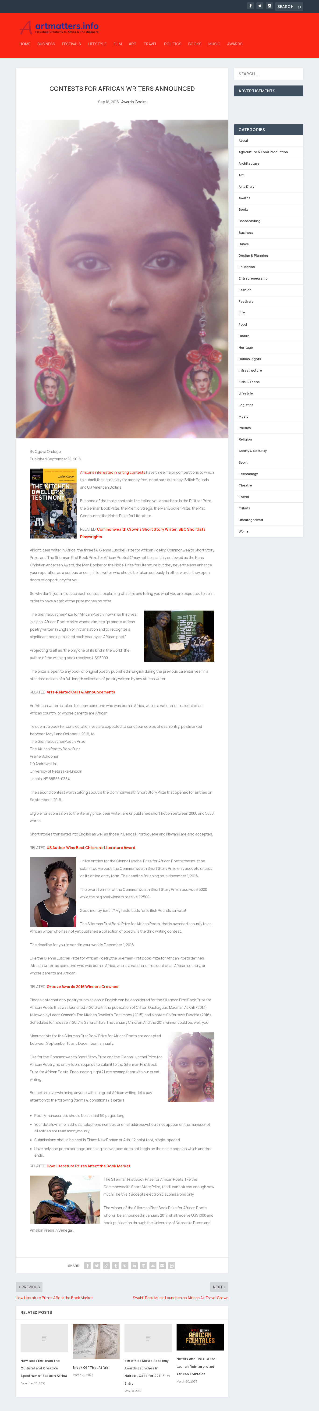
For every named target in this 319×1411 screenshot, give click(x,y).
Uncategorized (251, 520)
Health (244, 336)
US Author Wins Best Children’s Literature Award (91, 847)
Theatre (245, 485)
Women (245, 531)
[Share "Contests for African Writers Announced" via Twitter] (97, 1265)
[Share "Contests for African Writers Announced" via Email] (162, 1265)
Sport (243, 462)
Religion (245, 439)
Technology (248, 474)
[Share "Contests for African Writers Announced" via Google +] (106, 1265)
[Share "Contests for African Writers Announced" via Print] (171, 1265)
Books (194, 44)
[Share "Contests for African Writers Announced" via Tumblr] (115, 1265)
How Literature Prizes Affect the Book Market (88, 1166)
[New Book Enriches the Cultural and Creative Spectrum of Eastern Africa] (44, 1338)
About (243, 140)
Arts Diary (247, 186)
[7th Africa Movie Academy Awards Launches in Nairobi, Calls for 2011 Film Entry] (148, 1338)
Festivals (71, 44)
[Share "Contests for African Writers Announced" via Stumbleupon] (153, 1265)
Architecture (249, 163)
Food (243, 324)
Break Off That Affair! (91, 1367)
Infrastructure (250, 370)
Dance (244, 244)
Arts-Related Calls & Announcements (81, 692)
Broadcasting (249, 221)
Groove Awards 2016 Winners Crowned (82, 986)
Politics (172, 44)
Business (46, 44)
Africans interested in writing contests (112, 472)
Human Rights (250, 359)
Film (117, 44)
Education (247, 267)
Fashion (245, 290)
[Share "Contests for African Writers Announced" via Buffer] (143, 1265)
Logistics (246, 405)
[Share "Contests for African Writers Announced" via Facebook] (87, 1265)
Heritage (246, 347)
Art (132, 44)
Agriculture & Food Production (263, 152)
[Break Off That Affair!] (96, 1341)
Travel (150, 44)
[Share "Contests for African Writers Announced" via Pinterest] (125, 1265)
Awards (234, 44)
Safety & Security (253, 450)
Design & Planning (253, 255)
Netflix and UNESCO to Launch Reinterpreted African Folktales (196, 1366)
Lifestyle (97, 44)
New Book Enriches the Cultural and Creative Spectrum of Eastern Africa (44, 1368)
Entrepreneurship (253, 278)
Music (214, 44)
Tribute (245, 508)
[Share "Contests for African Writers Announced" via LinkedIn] (134, 1265)
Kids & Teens (249, 382)
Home (24, 44)
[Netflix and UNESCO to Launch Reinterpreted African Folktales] (200, 1337)
